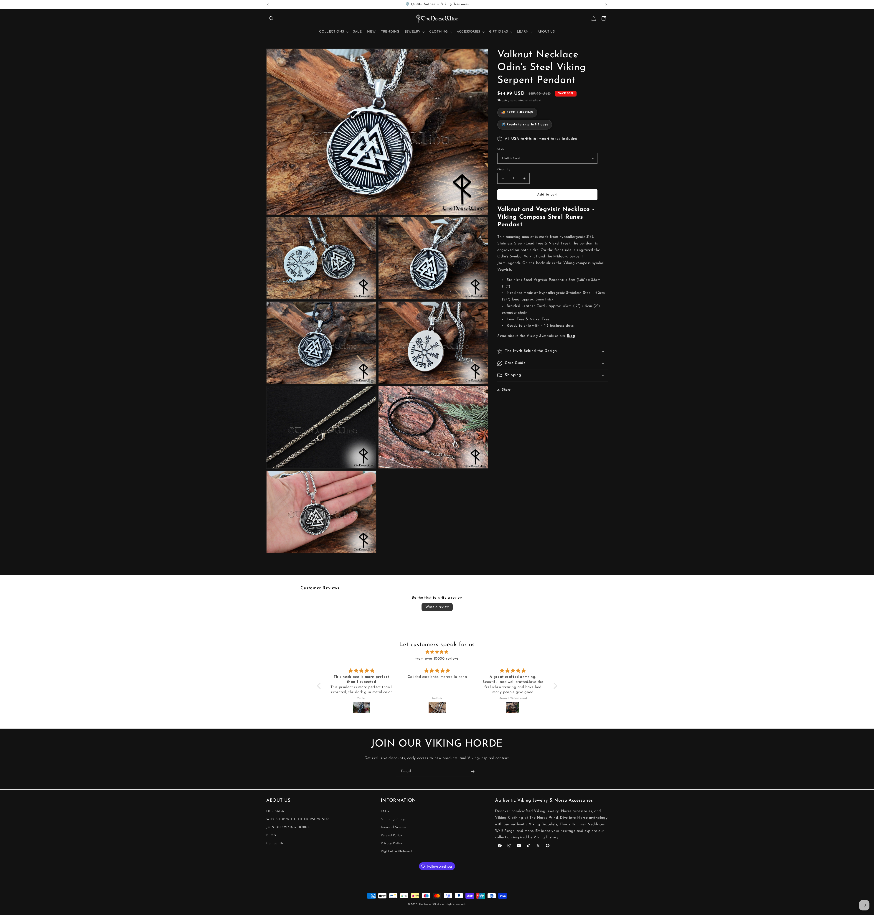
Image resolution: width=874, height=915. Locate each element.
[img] (437, 652)
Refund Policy (391, 835)
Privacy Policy (391, 843)
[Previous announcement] (268, 4)
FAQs (385, 811)
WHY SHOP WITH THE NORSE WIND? (297, 819)
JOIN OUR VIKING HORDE (288, 827)
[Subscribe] (473, 771)
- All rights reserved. (453, 904)
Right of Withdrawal (396, 851)
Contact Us (275, 843)
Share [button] (506, 389)
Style (500, 149)
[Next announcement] (606, 4)
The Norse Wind (429, 904)
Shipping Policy (393, 819)
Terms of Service (393, 827)
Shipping (503, 100)
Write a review (437, 607)
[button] (271, 18)
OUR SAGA (275, 811)
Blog (571, 336)
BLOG (271, 835)
